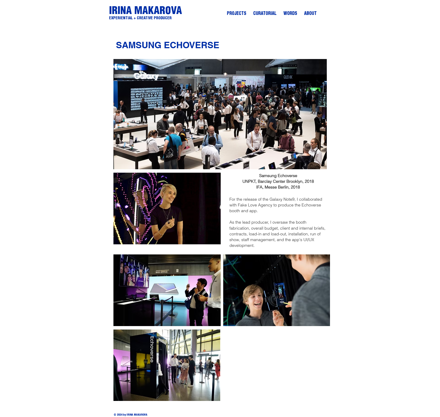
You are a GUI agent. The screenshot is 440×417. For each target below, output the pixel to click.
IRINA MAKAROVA (145, 11)
